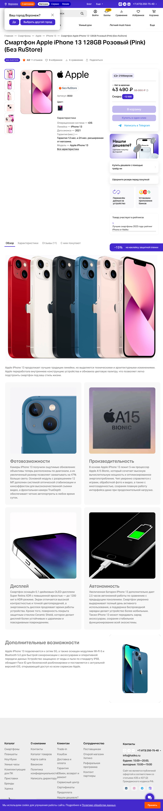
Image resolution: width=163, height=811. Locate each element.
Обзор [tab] (10, 243)
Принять (152, 805)
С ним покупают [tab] (71, 243)
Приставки (11, 778)
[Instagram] (134, 788)
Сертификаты (65, 787)
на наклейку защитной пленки (136, 247)
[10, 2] (60, 108)
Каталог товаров (41, 754)
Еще (98, 4)
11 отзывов (36, 60)
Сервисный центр (68, 782)
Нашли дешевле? (67, 797)
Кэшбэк (62, 754)
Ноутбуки (10, 759)
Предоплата (64, 792)
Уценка (8, 788)
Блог (89, 4)
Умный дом (85, 25)
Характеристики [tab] (28, 243)
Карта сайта (38, 759)
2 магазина (28, 4)
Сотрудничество (93, 743)
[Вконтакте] (126, 788)
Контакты (37, 749)
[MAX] (150, 788)
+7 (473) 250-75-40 (143, 3)
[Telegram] (142, 788)
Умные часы (11, 764)
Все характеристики (68, 149)
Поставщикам (92, 749)
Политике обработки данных (99, 805)
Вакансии (37, 764)
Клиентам (63, 743)
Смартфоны (11, 749)
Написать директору (44, 778)
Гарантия (63, 768)
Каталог (9, 743)
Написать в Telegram (136, 125)
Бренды (9, 783)
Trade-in (62, 749)
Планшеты (10, 754)
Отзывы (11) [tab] (49, 243)
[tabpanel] (81, 477)
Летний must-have (120, 25)
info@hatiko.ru (131, 755)
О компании (38, 743)
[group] (36, 101)
